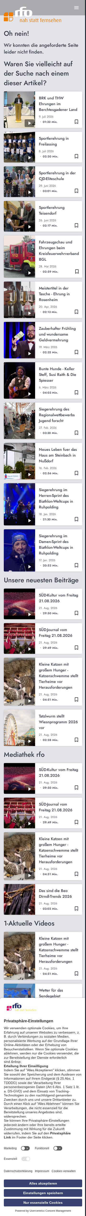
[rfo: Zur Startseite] (32, 14)
